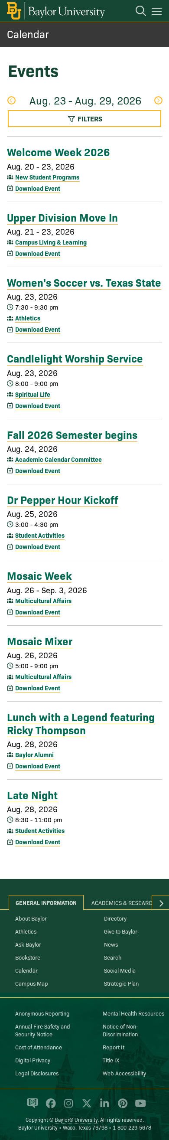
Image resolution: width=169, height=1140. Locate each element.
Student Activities (40, 535)
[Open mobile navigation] (158, 12)
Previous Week (11, 101)
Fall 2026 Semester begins (72, 434)
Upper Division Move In (62, 216)
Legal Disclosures (36, 1073)
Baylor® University (76, 1119)
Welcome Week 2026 (58, 151)
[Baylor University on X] (85, 1107)
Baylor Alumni (34, 754)
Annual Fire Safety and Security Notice (42, 1030)
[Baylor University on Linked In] (103, 1107)
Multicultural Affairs (43, 600)
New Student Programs (47, 177)
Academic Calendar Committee (58, 459)
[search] (136, 12)
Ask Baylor (28, 944)
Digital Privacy (32, 1060)
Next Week (158, 101)
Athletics (27, 318)
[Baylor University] (55, 11)
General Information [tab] (46, 902)
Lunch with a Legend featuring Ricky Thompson (81, 722)
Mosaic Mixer (39, 640)
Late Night (32, 794)
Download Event (37, 188)
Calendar (28, 33)
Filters (89, 118)
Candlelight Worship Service (75, 357)
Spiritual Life (32, 394)
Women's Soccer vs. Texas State (84, 281)
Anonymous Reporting (42, 1013)
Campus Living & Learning (51, 242)
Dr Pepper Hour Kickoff (62, 499)
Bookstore (27, 957)
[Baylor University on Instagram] (67, 1107)
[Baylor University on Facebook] (49, 1107)
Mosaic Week (39, 575)
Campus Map (31, 983)
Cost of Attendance (38, 1047)
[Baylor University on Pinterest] (121, 1107)
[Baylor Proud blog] (31, 1107)
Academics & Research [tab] (123, 902)
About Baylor (31, 918)
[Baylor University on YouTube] (138, 1107)
